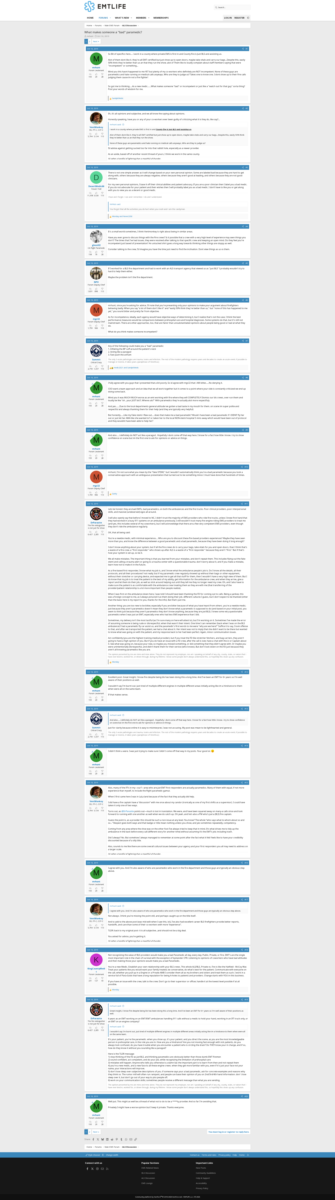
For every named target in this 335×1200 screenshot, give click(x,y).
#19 (246, 999)
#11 (246, 503)
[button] (110, 18)
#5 (247, 263)
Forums (103, 17)
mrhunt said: (115, 124)
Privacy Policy (202, 1188)
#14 (246, 745)
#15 (246, 782)
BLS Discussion (148, 1173)
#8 (247, 377)
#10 (246, 467)
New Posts (201, 1167)
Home (90, 17)
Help (235, 1155)
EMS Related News (150, 1167)
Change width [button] (112, 1155)
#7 (247, 341)
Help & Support (203, 1178)
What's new (122, 17)
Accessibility (201, 1183)
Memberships (161, 17)
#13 (246, 708)
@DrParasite (127, 811)
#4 (247, 226)
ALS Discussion (148, 1178)
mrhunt (90, 36)
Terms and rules (209, 1155)
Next (95, 41)
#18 (246, 950)
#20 (246, 1096)
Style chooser (94, 1155)
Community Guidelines (206, 1173)
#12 (246, 672)
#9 (247, 430)
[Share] (243, 49)
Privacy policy (224, 1155)
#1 (247, 49)
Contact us (195, 1155)
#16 (246, 863)
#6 (247, 300)
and (122, 216)
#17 (246, 899)
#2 (247, 108)
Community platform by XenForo (158, 1197)
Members (141, 17)
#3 (247, 167)
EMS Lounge (147, 1183)
